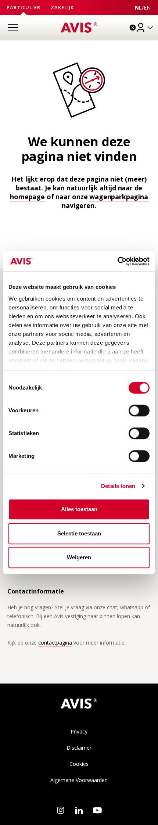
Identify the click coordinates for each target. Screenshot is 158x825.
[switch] (139, 410)
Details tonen (118, 486)
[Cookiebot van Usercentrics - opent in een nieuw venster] (117, 261)
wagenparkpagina (118, 196)
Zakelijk (62, 7)
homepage (27, 196)
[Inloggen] (145, 27)
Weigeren (79, 557)
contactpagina (55, 642)
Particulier (23, 7)
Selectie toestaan (79, 533)
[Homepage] (79, 27)
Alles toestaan (79, 509)
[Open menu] (13, 27)
